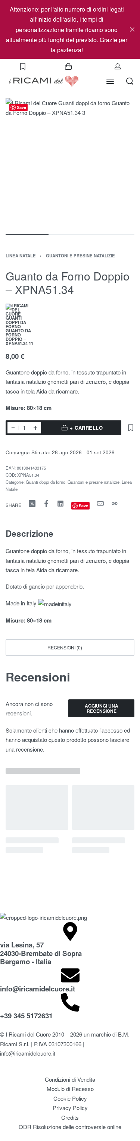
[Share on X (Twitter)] (32, 503)
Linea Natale (21, 255)
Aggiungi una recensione (101, 708)
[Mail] (100, 503)
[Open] (23, 66)
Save (21, 107)
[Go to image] (27, 234)
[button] (70, 647)
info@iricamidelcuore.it (37, 989)
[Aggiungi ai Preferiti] (130, 427)
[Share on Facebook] (46, 503)
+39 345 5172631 (26, 1015)
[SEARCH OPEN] (130, 81)
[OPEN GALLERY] (70, 162)
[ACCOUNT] (117, 66)
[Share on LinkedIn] (60, 503)
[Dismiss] (132, 29)
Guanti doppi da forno (45, 482)
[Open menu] (110, 81)
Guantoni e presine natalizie (80, 255)
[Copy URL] (114, 503)
